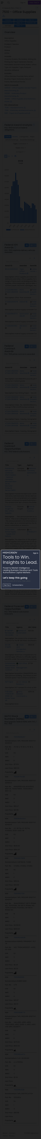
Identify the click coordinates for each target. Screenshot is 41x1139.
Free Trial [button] (7, 585)
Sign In (35, 553)
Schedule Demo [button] (17, 585)
